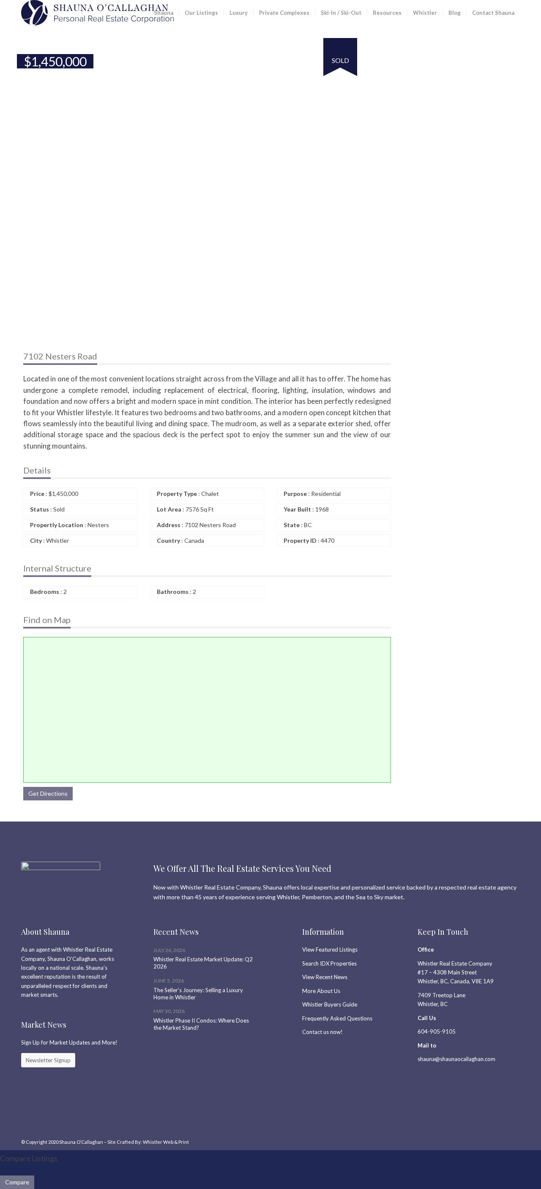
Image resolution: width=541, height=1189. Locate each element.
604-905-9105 (437, 1031)
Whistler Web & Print (166, 1142)
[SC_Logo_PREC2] (97, 12)
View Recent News (324, 977)
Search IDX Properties (329, 963)
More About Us (321, 991)
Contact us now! (322, 1031)
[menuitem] (163, 12)
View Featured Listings (330, 949)
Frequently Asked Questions (337, 1018)
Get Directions (48, 793)
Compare (17, 1182)
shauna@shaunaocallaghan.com (456, 1059)
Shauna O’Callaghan (81, 1142)
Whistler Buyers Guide (329, 1004)
